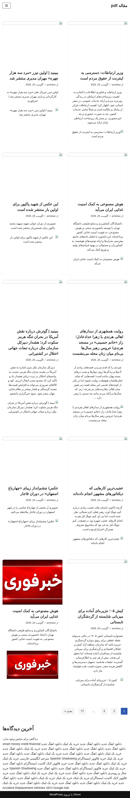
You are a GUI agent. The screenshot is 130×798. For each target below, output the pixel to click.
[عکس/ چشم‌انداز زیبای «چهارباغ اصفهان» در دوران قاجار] (32, 459)
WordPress (56, 794)
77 (82, 711)
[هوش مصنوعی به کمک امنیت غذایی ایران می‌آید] (97, 175)
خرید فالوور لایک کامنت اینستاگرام (45, 763)
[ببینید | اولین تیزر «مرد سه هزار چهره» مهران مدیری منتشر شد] (32, 43)
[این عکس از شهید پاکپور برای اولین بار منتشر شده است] (32, 175)
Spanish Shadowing (63, 758)
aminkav (116, 84)
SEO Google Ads (57, 788)
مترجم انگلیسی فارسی (34, 758)
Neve (77, 794)
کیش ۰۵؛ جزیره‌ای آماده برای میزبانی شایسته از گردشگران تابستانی (100, 616)
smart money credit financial (21, 744)
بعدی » (68, 711)
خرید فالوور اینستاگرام (92, 758)
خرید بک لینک (71, 744)
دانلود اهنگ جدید (111, 744)
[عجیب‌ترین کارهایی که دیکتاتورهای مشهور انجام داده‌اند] (97, 459)
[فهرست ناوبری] (6, 5)
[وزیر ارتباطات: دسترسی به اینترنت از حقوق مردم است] (97, 43)
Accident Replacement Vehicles (24, 788)
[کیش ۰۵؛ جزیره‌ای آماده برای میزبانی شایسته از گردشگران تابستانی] (97, 582)
